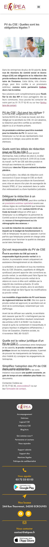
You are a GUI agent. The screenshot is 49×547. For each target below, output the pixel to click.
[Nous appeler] (24, 470)
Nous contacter (24, 528)
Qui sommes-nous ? (24, 435)
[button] (39, 7)
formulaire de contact (16, 388)
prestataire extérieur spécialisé (19, 203)
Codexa (42, 87)
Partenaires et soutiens (24, 439)
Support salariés (24, 449)
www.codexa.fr (24, 386)
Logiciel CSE (24, 422)
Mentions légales (24, 457)
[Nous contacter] (24, 522)
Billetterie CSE (24, 425)
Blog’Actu (25, 429)
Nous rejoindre (25, 443)
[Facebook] (21, 514)
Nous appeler (24, 476)
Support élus (24, 453)
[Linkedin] (28, 514)
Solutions (24, 418)
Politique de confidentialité (24, 461)
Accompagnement (24, 414)
